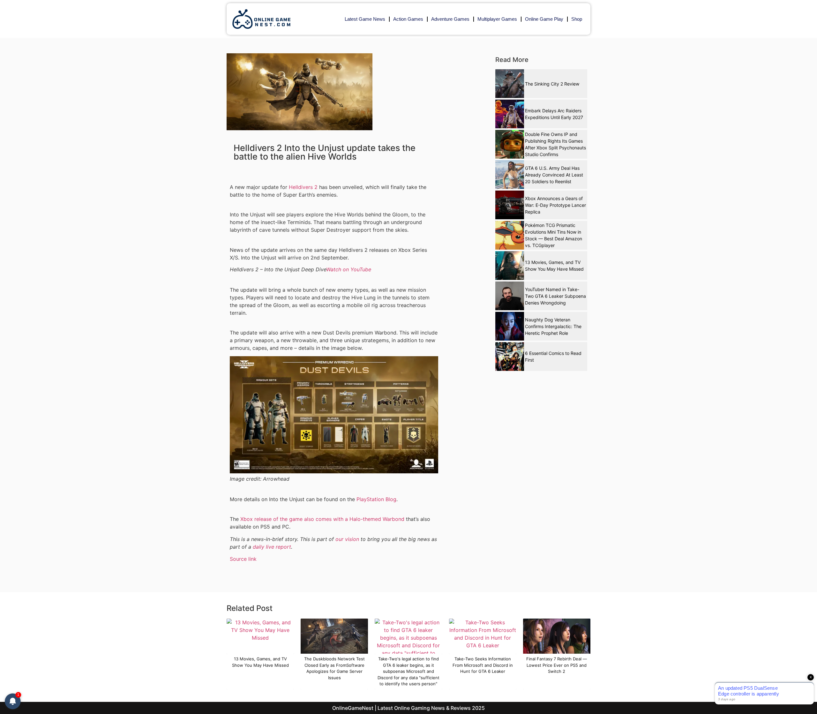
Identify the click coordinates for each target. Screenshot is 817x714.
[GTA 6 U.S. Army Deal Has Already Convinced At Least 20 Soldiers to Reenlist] (509, 174)
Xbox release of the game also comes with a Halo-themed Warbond (322, 519)
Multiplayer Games (497, 19)
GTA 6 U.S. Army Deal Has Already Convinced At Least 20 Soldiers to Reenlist (554, 174)
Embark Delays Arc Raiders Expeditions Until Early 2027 (554, 114)
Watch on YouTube (348, 269)
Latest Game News (365, 19)
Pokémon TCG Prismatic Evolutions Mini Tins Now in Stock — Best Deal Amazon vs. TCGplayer (553, 235)
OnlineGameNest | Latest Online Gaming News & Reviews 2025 (408, 708)
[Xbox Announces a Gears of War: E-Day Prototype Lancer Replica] (509, 205)
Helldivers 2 (303, 187)
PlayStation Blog (376, 499)
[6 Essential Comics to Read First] (509, 356)
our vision (347, 539)
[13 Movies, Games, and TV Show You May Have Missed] (509, 265)
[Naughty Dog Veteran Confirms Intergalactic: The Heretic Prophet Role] (509, 326)
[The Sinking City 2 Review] (509, 83)
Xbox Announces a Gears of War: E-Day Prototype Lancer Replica (555, 205)
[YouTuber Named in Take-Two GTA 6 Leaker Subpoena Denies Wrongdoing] (509, 296)
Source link (243, 559)
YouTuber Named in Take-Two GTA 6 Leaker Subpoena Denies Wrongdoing (555, 296)
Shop (576, 19)
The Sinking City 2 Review (552, 83)
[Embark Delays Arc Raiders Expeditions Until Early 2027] (509, 114)
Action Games (408, 19)
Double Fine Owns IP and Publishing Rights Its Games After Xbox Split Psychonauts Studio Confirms (555, 144)
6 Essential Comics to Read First (553, 356)
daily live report (272, 547)
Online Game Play (544, 19)
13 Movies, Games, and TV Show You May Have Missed (554, 265)
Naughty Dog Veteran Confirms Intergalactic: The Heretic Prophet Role (553, 326)
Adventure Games (450, 19)
